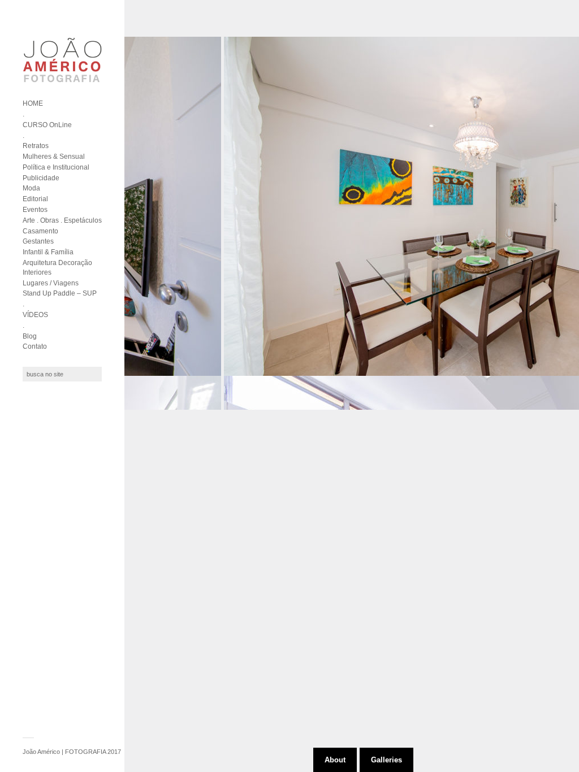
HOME (33, 103)
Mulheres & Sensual (54, 157)
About (335, 760)
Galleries (386, 760)
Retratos (36, 146)
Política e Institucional (56, 167)
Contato (35, 346)
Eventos (35, 210)
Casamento (40, 231)
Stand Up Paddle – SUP (60, 293)
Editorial (35, 199)
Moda (31, 188)
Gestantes (38, 241)
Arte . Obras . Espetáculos (62, 220)
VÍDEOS (35, 315)
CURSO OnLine (47, 125)
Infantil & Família (48, 252)
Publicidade (41, 178)
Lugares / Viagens (51, 283)
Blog (30, 336)
